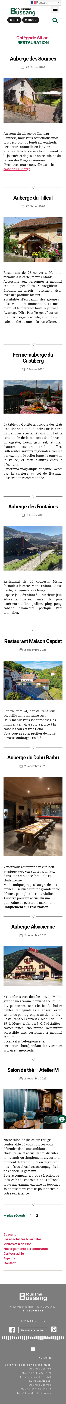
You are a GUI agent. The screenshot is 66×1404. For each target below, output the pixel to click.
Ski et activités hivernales (23, 1239)
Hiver (31, 20)
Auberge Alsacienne (33, 927)
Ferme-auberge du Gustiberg (33, 358)
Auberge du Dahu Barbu (33, 757)
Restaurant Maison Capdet (33, 641)
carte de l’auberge (17, 169)
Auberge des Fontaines (33, 506)
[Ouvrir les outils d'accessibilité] (62, 1119)
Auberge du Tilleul (33, 198)
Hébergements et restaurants (26, 1249)
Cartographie (14, 1253)
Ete (16, 20)
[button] (55, 9)
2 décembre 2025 (35, 649)
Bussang (10, 1234)
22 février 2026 (35, 206)
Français (41, 2)
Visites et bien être (17, 1244)
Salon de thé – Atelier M (33, 1070)
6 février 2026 (35, 369)
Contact (10, 1263)
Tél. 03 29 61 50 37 (33, 1310)
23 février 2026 (35, 67)
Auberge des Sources (33, 59)
